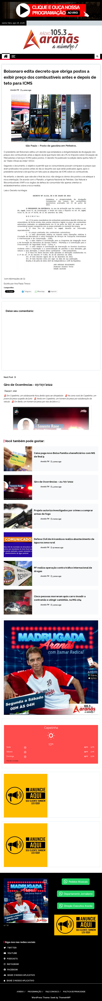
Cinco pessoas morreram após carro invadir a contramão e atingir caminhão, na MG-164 (60, 598)
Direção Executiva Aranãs (78, 906)
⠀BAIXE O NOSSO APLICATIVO (20, 975)
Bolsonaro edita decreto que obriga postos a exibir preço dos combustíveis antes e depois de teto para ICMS (50, 77)
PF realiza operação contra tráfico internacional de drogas (63, 569)
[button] (6, 900)
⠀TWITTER (11, 948)
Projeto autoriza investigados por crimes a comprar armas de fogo (63, 512)
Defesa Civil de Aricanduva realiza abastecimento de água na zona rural (64, 541)
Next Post (8, 377)
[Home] (6, 56)
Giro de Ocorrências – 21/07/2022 (53, 481)
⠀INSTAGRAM (12, 964)
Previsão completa (12, 761)
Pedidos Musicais (78, 881)
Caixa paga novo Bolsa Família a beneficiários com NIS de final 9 (64, 455)
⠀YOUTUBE (11, 953)
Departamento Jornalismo (78, 893)
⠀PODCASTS (11, 959)
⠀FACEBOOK (12, 969)
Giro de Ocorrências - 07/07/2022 (28, 384)
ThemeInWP (65, 997)
